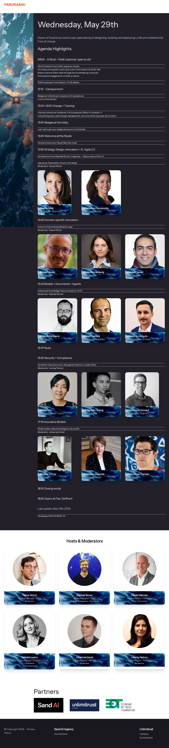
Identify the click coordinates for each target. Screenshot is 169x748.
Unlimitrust (146, 729)
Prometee (94, 112)
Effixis (86, 112)
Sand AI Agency (64, 729)
